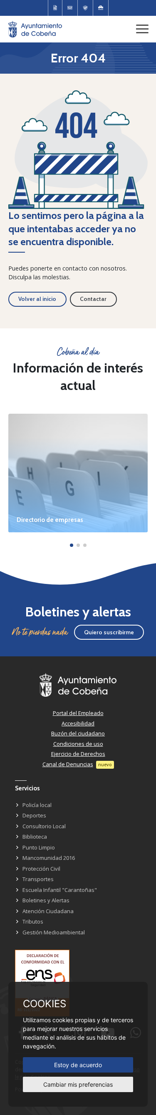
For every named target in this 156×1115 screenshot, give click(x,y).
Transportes (38, 879)
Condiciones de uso (78, 743)
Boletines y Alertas (45, 900)
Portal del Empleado (78, 713)
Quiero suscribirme (109, 632)
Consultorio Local (44, 826)
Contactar (93, 299)
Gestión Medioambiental (53, 932)
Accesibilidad (78, 723)
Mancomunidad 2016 (48, 858)
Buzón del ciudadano (78, 733)
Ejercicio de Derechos (78, 753)
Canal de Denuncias (67, 764)
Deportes (34, 815)
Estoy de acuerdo (78, 1064)
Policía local (37, 805)
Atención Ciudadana (48, 911)
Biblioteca (34, 836)
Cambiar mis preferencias (78, 1084)
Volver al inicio (37, 299)
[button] (71, 545)
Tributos (32, 921)
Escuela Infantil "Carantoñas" (59, 890)
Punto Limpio (38, 847)
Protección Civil (41, 868)
